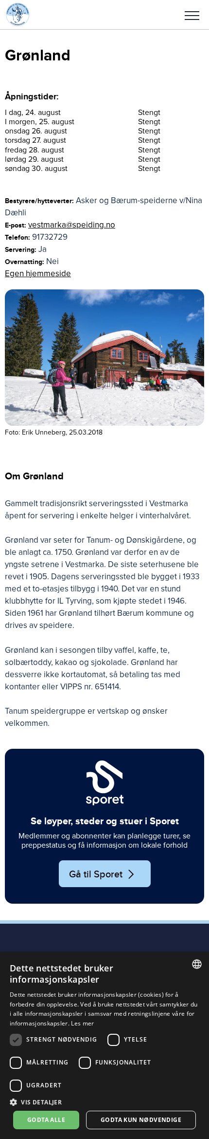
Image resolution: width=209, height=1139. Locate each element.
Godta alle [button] (46, 1120)
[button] (192, 14)
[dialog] (104, 1045)
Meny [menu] (192, 14)
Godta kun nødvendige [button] (141, 1120)
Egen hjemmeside (38, 273)
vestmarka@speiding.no (71, 225)
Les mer (82, 1023)
